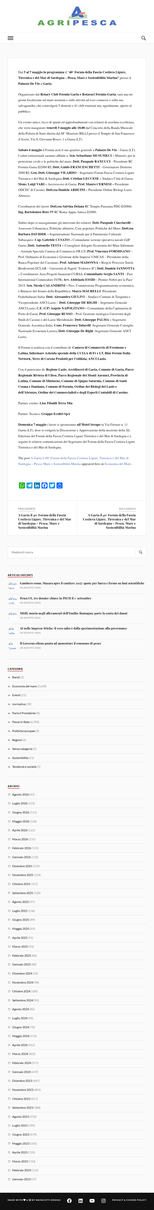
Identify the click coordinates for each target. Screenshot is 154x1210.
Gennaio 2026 (21, 857)
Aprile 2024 (19, 1045)
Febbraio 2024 (21, 1063)
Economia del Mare (118, 463)
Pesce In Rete (20, 722)
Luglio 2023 (19, 1125)
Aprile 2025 (19, 937)
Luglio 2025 (19, 910)
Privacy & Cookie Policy (129, 1200)
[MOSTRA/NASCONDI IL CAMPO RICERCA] (143, 38)
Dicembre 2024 (22, 973)
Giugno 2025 (20, 919)
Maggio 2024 (20, 1036)
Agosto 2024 (20, 1009)
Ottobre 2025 (21, 884)
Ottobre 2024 (21, 991)
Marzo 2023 (20, 1161)
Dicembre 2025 (22, 866)
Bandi (16, 677)
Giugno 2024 (20, 1027)
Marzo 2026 (20, 839)
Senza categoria (22, 748)
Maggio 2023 (20, 1143)
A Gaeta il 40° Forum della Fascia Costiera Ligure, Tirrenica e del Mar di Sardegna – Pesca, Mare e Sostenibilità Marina (44, 521)
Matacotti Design (48, 1200)
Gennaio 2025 (21, 964)
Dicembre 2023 (22, 1080)
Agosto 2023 (20, 1116)
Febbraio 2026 (21, 848)
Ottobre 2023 (21, 1098)
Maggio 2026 (20, 821)
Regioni (17, 740)
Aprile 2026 (19, 830)
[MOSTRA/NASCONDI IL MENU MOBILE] (10, 38)
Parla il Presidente (24, 713)
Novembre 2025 (22, 875)
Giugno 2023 (20, 1134)
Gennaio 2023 (21, 1179)
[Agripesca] (77, 16)
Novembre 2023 (22, 1089)
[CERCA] (140, 552)
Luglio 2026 (19, 803)
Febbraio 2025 (21, 955)
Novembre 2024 (22, 982)
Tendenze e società (24, 766)
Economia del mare (24, 686)
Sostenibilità (20, 757)
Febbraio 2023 (21, 1170)
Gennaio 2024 (21, 1072)
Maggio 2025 (20, 928)
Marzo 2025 (20, 946)
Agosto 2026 (20, 794)
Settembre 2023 (22, 1107)
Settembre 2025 (22, 893)
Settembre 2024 (22, 1000)
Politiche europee (23, 731)
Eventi (16, 695)
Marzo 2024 (20, 1054)
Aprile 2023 (19, 1152)
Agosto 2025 (20, 901)
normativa (19, 704)
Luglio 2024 (19, 1018)
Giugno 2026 (20, 812)
